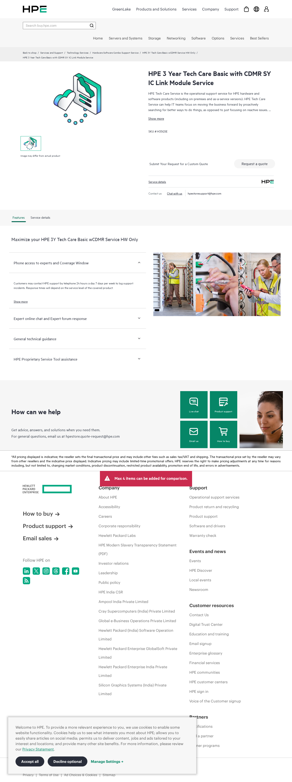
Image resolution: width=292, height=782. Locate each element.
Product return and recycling (214, 506)
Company (210, 9)
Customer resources (211, 605)
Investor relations (114, 563)
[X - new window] (36, 571)
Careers (105, 516)
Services (189, 9)
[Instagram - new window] (46, 571)
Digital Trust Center (206, 624)
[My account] (266, 9)
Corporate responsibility (119, 526)
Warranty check (202, 535)
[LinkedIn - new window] (26, 571)
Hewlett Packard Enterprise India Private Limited (133, 671)
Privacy (28, 775)
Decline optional (67, 761)
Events (195, 561)
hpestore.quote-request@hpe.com (93, 436)
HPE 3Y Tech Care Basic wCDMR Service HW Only (168, 52)
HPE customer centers (208, 682)
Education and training (209, 634)
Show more (156, 118)
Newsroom (198, 589)
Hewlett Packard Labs (117, 535)
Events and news (207, 551)
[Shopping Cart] (246, 9)
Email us (193, 441)
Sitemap (109, 775)
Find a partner (201, 736)
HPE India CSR (111, 592)
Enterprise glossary (205, 653)
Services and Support (51, 52)
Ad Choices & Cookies (80, 775)
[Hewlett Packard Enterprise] (35, 9)
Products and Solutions (156, 9)
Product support (223, 411)
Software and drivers (207, 526)
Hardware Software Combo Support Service (115, 52)
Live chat (194, 411)
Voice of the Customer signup (215, 701)
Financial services (204, 662)
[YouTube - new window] (75, 571)
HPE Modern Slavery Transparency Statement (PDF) (138, 549)
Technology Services (78, 52)
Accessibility (109, 506)
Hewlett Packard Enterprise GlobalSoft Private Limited (138, 653)
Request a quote (255, 163)
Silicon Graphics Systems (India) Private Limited (133, 689)
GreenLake (121, 9)
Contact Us (199, 615)
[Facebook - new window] (65, 571)
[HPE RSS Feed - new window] (26, 580)
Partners (198, 717)
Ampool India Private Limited (123, 601)
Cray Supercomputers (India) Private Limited (137, 611)
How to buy (223, 441)
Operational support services (214, 497)
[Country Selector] (256, 9)
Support (231, 9)
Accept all (30, 761)
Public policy (109, 582)
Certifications (201, 726)
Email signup (200, 643)
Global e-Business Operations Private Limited (137, 620)
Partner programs (204, 745)
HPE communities (204, 672)
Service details (157, 181)
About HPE (108, 497)
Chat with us (174, 193)
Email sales (37, 538)
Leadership (108, 573)
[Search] (92, 25)
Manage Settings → (107, 761)
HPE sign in (199, 691)
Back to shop (29, 52)
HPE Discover (200, 570)
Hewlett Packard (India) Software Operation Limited (136, 634)
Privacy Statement (38, 749)
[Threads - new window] (56, 571)
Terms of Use (49, 775)
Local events (200, 580)
